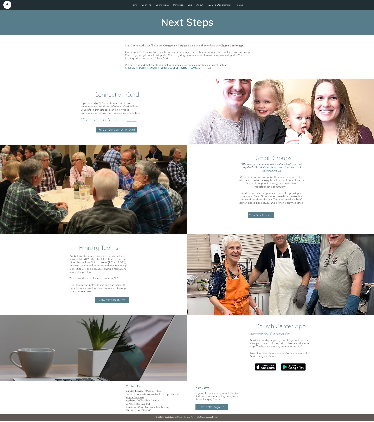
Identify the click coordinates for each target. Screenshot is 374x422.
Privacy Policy (189, 417)
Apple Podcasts (135, 397)
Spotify (170, 394)
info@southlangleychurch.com (151, 407)
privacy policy (132, 121)
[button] (178, 4)
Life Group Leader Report (207, 417)
